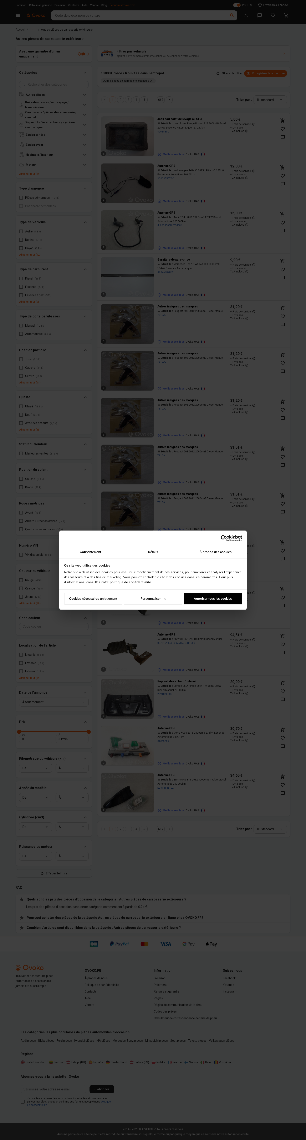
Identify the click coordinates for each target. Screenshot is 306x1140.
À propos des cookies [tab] (215, 552)
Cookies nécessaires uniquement (93, 598)
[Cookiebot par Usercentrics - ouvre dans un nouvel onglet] (224, 538)
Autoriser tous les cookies (213, 598)
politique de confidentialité (130, 582)
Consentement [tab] (90, 552)
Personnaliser (151, 598)
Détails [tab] (153, 552)
